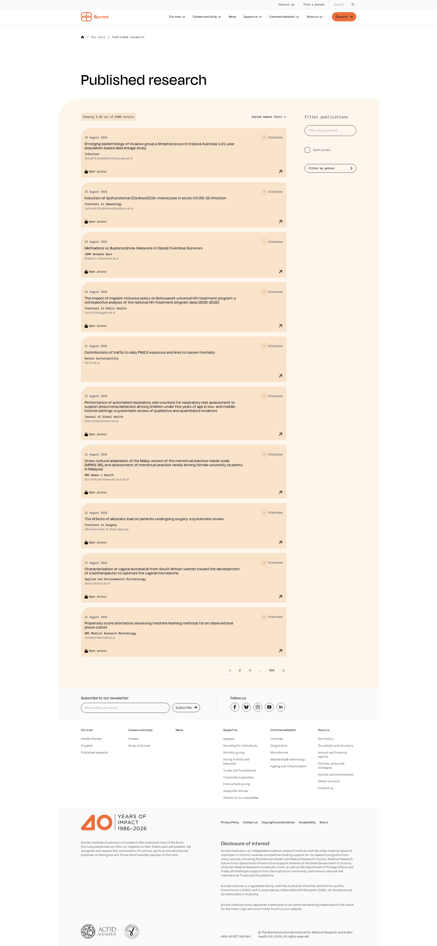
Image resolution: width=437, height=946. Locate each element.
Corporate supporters (238, 777)
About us (312, 16)
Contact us (286, 4)
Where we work (329, 781)
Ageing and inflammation (288, 766)
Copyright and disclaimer (278, 822)
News (232, 16)
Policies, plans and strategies (331, 765)
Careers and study (205, 16)
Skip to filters (45, 90)
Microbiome (279, 752)
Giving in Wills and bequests (236, 761)
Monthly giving (233, 752)
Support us (251, 16)
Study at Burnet (139, 745)
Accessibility (307, 822)
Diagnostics (278, 745)
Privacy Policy (230, 822)
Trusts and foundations (239, 770)
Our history (326, 738)
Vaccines (276, 738)
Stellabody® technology (287, 759)
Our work (175, 16)
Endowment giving (236, 784)
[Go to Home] (82, 37)
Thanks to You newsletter (241, 797)
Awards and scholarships (335, 774)
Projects (87, 745)
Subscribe (184, 707)
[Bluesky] (246, 707)
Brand (324, 822)
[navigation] (218, 12)
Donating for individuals (240, 745)
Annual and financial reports (332, 754)
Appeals (229, 738)
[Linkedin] (280, 707)
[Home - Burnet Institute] (95, 16)
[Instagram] (257, 707)
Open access (322, 150)
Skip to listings (14, 90)
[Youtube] (269, 707)
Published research (94, 752)
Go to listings (317, 110)
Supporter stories (235, 791)
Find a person (313, 4)
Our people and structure (335, 745)
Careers (133, 738)
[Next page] (283, 670)
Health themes (91, 738)
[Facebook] (235, 707)
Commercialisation (282, 16)
